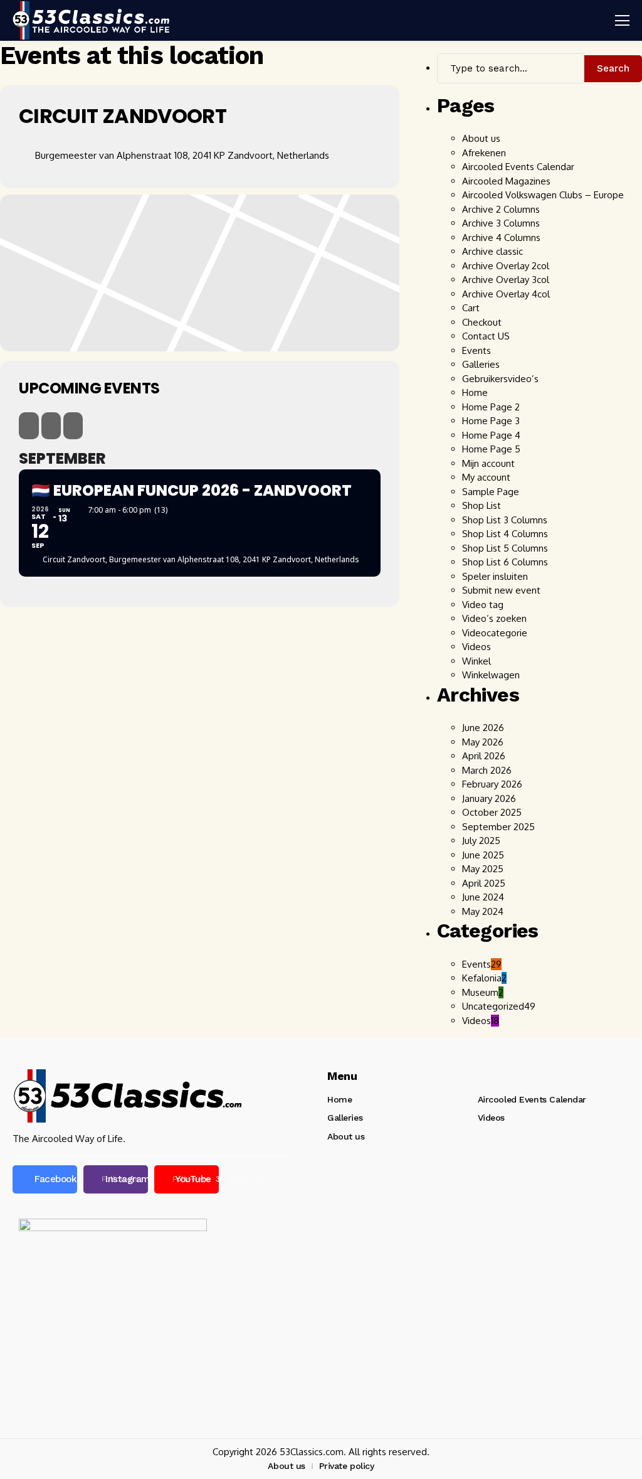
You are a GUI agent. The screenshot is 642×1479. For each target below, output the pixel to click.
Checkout (482, 322)
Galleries (481, 364)
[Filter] (51, 425)
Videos (476, 647)
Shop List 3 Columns (504, 520)
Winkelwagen (491, 675)
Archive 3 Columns (501, 223)
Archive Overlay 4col (507, 294)
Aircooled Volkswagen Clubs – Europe (543, 195)
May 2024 (482, 911)
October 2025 (492, 812)
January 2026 (489, 798)
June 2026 (483, 728)
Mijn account (488, 463)
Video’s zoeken (494, 618)
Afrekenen (484, 153)
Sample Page (490, 492)
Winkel (476, 661)
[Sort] (73, 425)
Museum (482, 992)
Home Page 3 (491, 421)
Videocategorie (494, 633)
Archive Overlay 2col (505, 266)
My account (486, 477)
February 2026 (492, 784)
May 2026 (482, 742)
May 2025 (482, 869)
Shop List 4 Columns (505, 534)
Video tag (482, 605)
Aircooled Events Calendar (518, 167)
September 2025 (498, 827)
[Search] (29, 425)
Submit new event (501, 590)
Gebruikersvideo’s (500, 379)
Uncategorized (498, 1006)
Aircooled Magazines (506, 181)
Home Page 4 (491, 435)
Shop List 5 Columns (505, 548)
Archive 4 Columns (501, 237)
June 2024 (483, 897)
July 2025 (481, 840)
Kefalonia (484, 978)
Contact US (486, 336)
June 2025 (483, 855)
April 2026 (483, 756)
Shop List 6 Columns (505, 562)
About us (481, 138)
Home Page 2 (491, 407)
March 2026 (487, 770)
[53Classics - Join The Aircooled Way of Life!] (91, 20)
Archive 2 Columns (501, 209)
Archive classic (492, 251)
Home (475, 392)
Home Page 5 (491, 449)
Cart (471, 308)
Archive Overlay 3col (507, 280)
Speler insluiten (495, 576)
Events (476, 350)
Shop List (481, 505)
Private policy (346, 1466)
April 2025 (483, 883)
